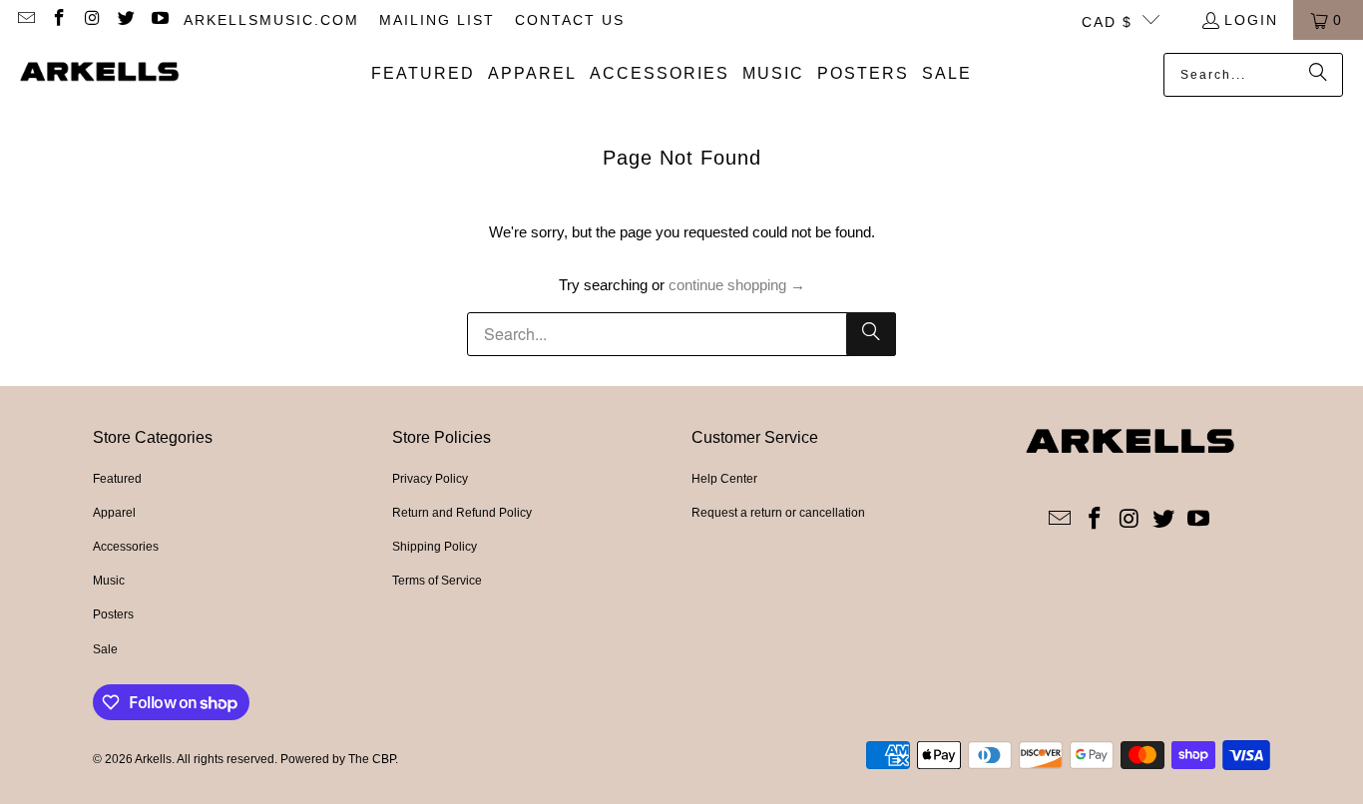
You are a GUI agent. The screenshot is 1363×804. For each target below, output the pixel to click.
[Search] (1318, 75)
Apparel (114, 513)
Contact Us (570, 20)
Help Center (724, 479)
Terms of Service (437, 581)
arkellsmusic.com (271, 20)
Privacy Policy (430, 479)
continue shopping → (737, 284)
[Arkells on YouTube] (159, 20)
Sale (105, 649)
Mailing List (437, 20)
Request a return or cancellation (778, 513)
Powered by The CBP (337, 759)
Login (1251, 20)
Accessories (126, 547)
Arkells (153, 759)
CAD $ (1107, 22)
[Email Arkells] (25, 20)
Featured (117, 479)
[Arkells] (100, 74)
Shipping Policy (434, 547)
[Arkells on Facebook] (59, 20)
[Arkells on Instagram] (92, 20)
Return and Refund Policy (462, 513)
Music (109, 581)
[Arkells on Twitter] (126, 20)
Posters (113, 614)
